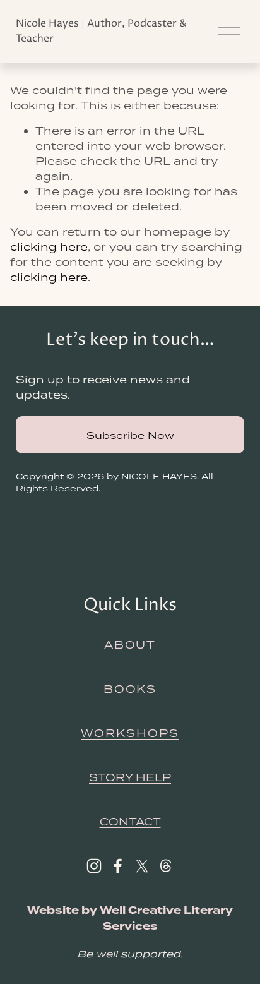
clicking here (49, 247)
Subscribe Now (130, 435)
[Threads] (166, 865)
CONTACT (130, 822)
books (130, 689)
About (130, 645)
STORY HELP (130, 777)
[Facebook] (118, 865)
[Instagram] (94, 865)
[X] (142, 865)
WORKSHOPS (130, 733)
